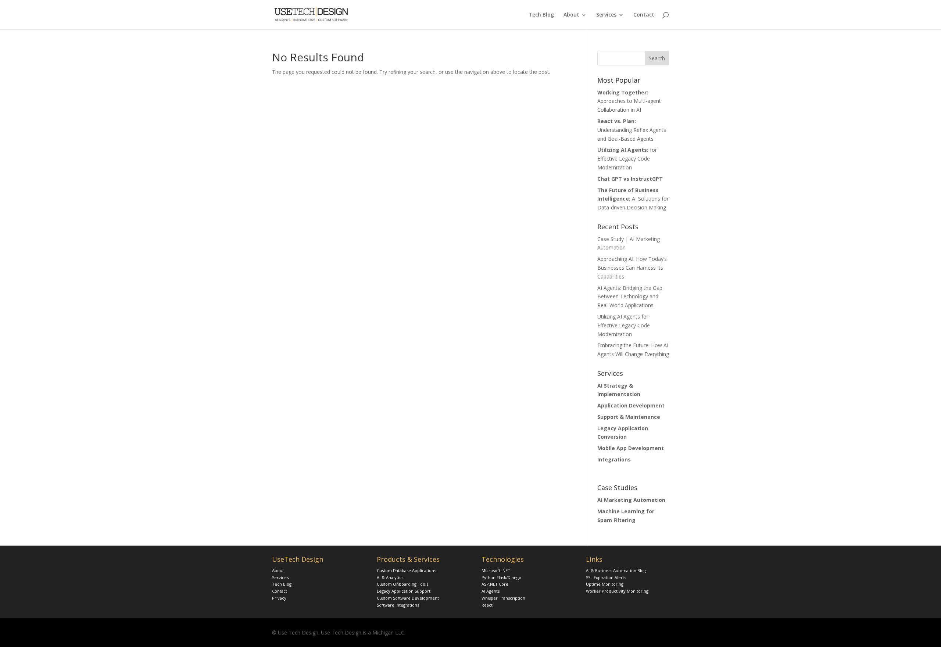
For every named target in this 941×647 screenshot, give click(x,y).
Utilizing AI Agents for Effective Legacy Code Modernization (623, 325)
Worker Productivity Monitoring (617, 591)
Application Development (631, 405)
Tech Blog (541, 15)
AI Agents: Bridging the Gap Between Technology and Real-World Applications (629, 296)
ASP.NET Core (495, 584)
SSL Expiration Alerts (606, 577)
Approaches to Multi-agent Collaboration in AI (629, 101)
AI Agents (491, 591)
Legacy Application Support (403, 591)
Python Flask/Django (501, 577)
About (571, 15)
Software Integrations (398, 605)
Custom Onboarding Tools (402, 584)
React (487, 605)
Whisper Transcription (503, 598)
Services (606, 15)
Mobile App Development (630, 448)
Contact (643, 15)
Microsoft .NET (496, 570)
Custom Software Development (408, 598)
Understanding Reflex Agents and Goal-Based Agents (631, 130)
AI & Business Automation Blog (616, 570)
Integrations (614, 459)
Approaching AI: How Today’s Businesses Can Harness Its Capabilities (632, 267)
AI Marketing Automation (631, 499)
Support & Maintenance (628, 416)
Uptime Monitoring (604, 584)
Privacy (279, 598)
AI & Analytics (390, 577)
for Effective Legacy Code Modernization (627, 158)
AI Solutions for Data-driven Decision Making (633, 199)
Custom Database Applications (406, 570)
